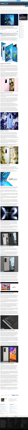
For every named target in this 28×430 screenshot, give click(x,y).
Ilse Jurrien (2, 31)
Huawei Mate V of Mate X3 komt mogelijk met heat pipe (4, 414)
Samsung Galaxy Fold (22, 33)
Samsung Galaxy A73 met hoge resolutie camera (14, 409)
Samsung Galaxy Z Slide (22, 25)
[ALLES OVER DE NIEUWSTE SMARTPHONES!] (4, 3)
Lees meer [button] (15, 0)
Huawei (10, 31)
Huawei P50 (4, 99)
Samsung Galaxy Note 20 (12, 222)
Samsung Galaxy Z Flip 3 (22, 35)
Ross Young (12, 343)
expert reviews (11, 105)
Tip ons (26, 429)
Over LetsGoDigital (16, 420)
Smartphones (13, 31)
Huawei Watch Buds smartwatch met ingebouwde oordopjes (4, 406)
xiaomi (1, 425)
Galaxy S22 (9, 421)
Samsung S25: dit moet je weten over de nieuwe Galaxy (14, 406)
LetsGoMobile (24, 429)
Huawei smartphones (21, 36)
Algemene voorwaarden (17, 421)
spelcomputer (5, 425)
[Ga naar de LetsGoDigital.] (1, 8)
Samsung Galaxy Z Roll (22, 26)
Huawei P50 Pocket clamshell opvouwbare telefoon (4, 412)
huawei (1, 423)
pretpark (3, 423)
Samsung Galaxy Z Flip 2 (22, 34)
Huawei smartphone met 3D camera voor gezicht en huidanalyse (4, 408)
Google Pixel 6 (21, 27)
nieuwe (3, 426)
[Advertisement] (14, 11)
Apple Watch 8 (9, 420)
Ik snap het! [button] (18, 0)
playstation (1, 426)
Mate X (13, 37)
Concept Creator (10, 279)
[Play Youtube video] (9, 287)
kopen (5, 423)
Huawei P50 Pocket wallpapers (3, 409)
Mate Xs (16, 37)
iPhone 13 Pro (21, 24)
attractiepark (2, 424)
